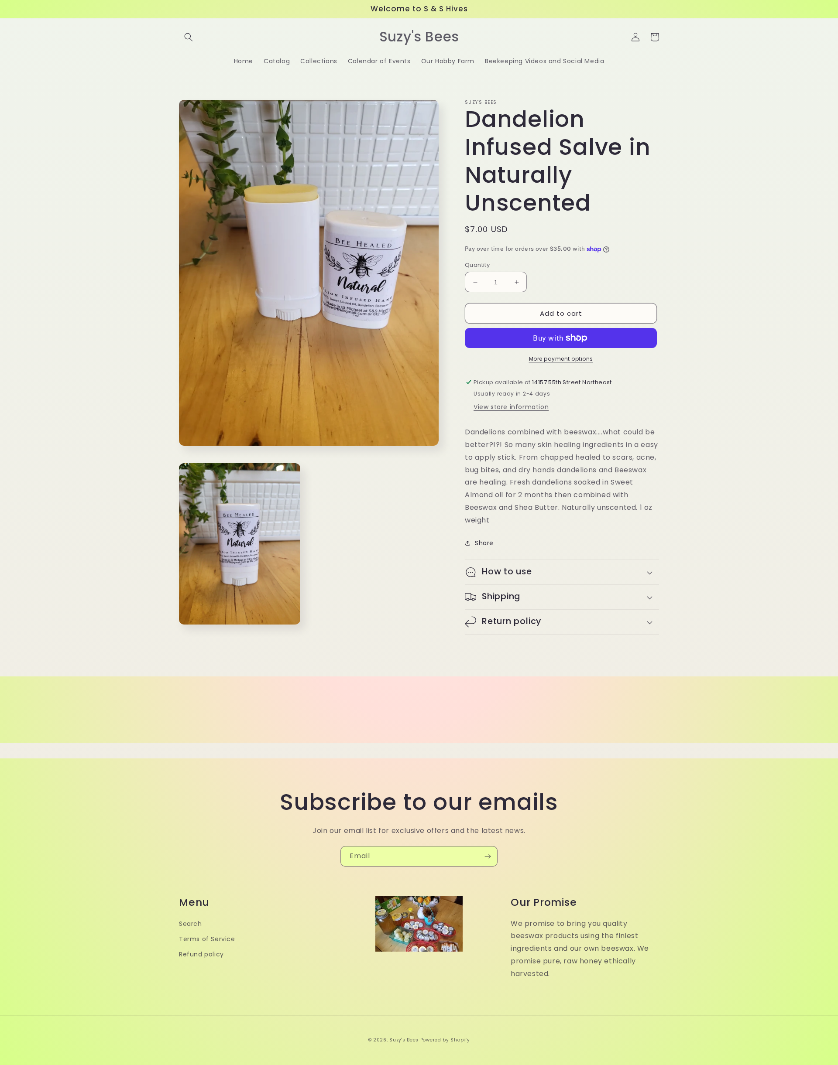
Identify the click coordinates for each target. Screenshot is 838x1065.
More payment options (561, 358)
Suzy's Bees (404, 1040)
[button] (188, 37)
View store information (511, 407)
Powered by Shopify (445, 1040)
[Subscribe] (487, 856)
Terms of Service (207, 939)
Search (190, 923)
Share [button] (484, 543)
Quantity (477, 265)
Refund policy (201, 954)
